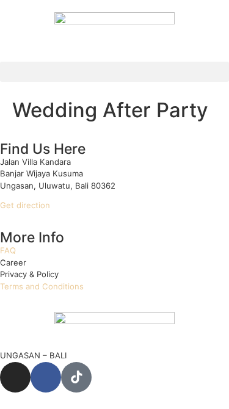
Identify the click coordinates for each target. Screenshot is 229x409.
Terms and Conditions (42, 286)
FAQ (8, 250)
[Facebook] (46, 377)
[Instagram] (15, 377)
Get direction (25, 205)
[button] (114, 72)
